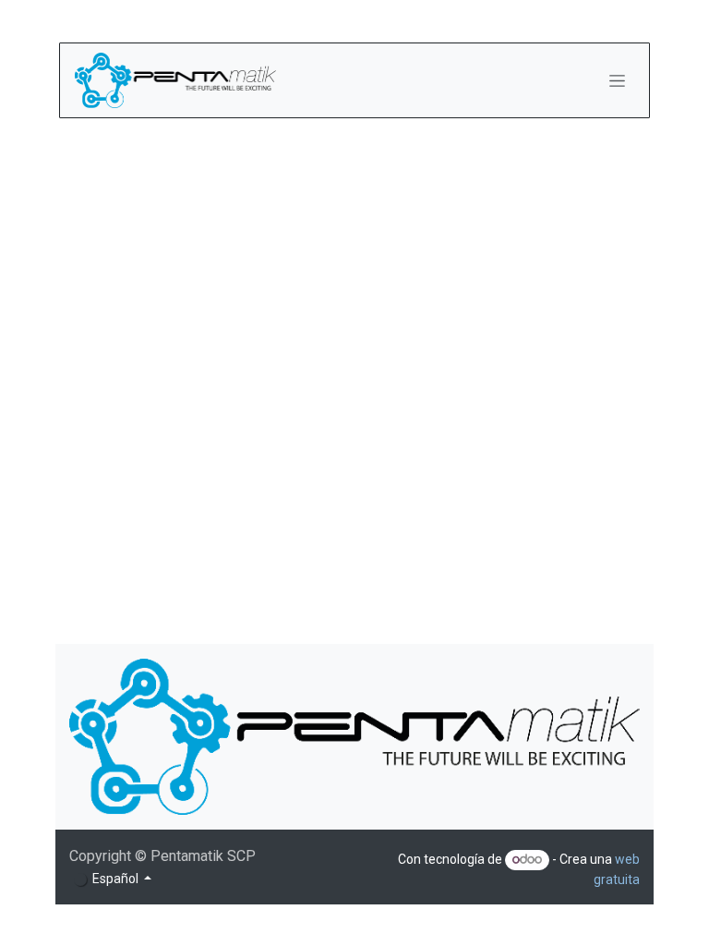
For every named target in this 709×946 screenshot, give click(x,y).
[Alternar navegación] (617, 80)
